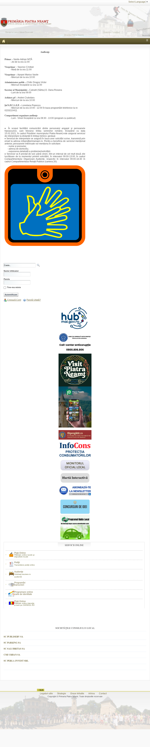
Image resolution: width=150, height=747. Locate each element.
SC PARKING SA (12, 642)
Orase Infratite (77, 693)
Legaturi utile (46, 693)
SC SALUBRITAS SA (14, 648)
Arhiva (91, 693)
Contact (103, 693)
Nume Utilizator (11, 271)
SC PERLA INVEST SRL (16, 660)
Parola (7, 279)
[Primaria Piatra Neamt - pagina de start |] (4, 41)
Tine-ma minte (14, 287)
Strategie (61, 693)
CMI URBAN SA (12, 654)
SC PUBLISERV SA (13, 636)
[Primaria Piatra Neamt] (25, 19)
